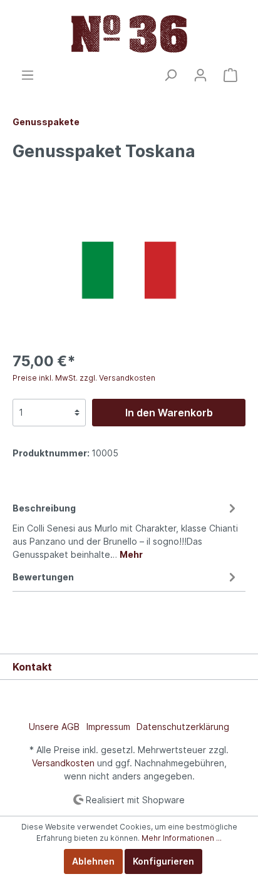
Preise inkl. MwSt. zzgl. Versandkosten (84, 378)
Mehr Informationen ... (182, 838)
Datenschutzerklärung (183, 726)
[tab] (126, 529)
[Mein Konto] (200, 75)
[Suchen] (170, 75)
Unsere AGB (54, 726)
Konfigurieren (163, 861)
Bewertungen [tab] (43, 577)
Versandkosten (63, 763)
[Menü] (28, 75)
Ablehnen (93, 861)
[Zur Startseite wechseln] (129, 34)
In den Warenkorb (169, 412)
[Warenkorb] (230, 75)
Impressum (108, 726)
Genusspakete (46, 121)
